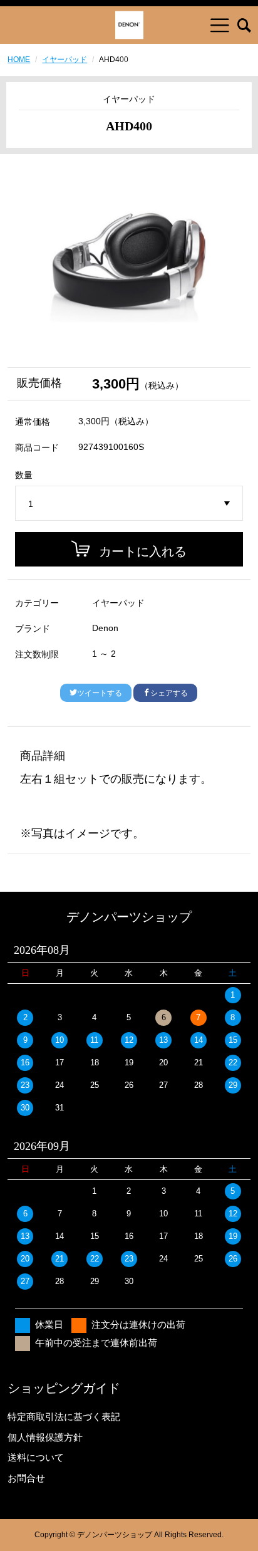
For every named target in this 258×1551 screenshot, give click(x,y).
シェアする (169, 693)
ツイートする (99, 693)
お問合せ (26, 1478)
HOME (19, 59)
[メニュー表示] (219, 25)
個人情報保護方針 (45, 1437)
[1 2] (129, 503)
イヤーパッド (64, 59)
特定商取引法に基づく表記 (64, 1416)
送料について (36, 1457)
